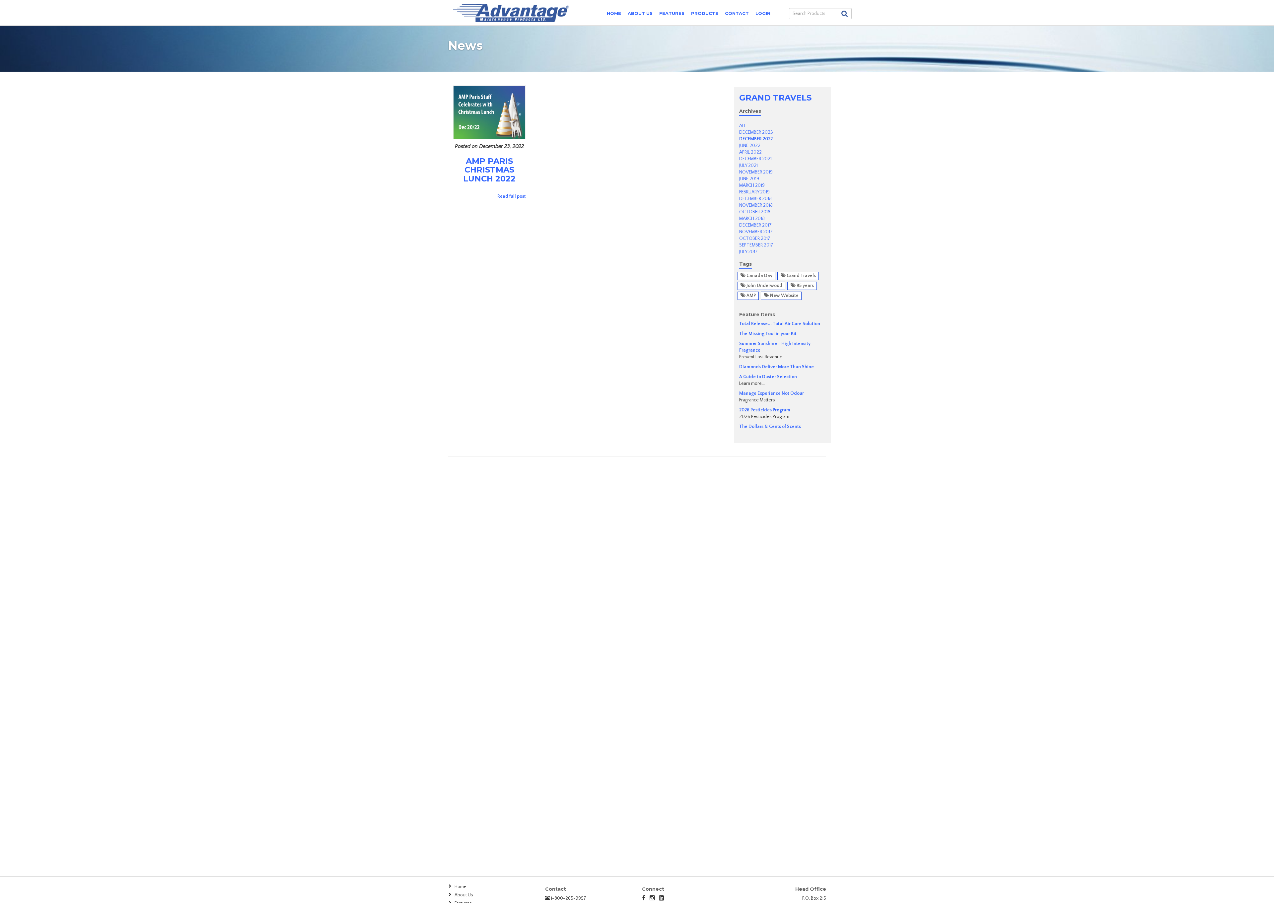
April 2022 (750, 152)
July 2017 (748, 251)
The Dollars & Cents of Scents (770, 426)
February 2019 (754, 192)
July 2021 (748, 165)
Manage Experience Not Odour (771, 393)
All (742, 125)
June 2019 (749, 178)
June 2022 (749, 145)
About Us (640, 13)
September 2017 (756, 245)
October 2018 (754, 212)
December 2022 (756, 139)
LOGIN (762, 13)
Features (671, 13)
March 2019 (752, 185)
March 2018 (752, 218)
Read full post (511, 196)
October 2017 (754, 238)
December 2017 (755, 225)
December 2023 (756, 132)
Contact (737, 13)
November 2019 (756, 172)
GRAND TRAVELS (775, 98)
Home (614, 13)
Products (704, 13)
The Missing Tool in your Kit (768, 333)
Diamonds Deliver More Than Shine (776, 367)
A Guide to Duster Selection (768, 377)
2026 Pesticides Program (764, 410)
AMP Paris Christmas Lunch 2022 (489, 169)
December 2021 (755, 159)
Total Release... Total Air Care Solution (779, 323)
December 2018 (755, 198)
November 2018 (756, 205)
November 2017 (756, 232)
